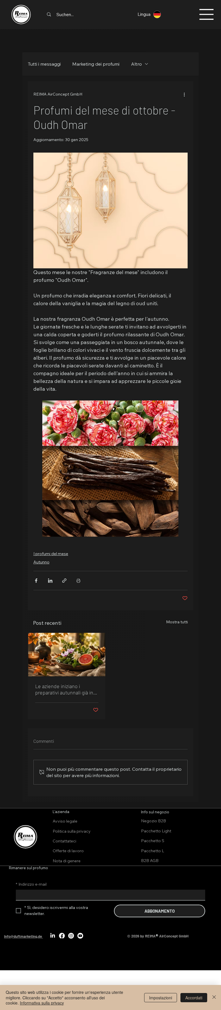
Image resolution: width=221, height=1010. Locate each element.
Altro (136, 64)
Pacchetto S (152, 840)
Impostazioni (160, 997)
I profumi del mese (50, 553)
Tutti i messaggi (44, 64)
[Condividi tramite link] (64, 580)
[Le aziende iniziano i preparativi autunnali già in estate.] (66, 654)
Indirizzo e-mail (31, 884)
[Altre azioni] (184, 94)
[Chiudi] (214, 997)
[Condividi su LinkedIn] (50, 580)
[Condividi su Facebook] (36, 580)
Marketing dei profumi (95, 64)
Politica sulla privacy (72, 831)
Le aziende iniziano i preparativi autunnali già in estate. (64, 689)
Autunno (41, 562)
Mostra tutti (177, 621)
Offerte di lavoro (68, 850)
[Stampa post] (78, 580)
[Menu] (206, 14)
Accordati (193, 997)
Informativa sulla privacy (42, 1003)
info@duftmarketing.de (23, 936)
